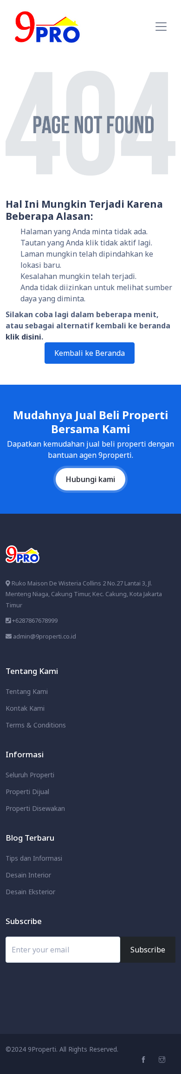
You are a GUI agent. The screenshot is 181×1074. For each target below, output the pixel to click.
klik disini (23, 337)
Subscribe (147, 950)
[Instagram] (163, 1059)
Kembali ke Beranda (89, 353)
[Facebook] (144, 1059)
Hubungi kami (90, 479)
